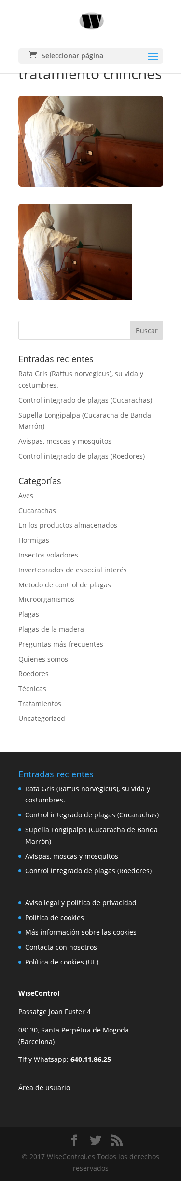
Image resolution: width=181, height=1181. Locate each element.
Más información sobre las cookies (81, 932)
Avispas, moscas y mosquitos (64, 441)
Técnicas (32, 688)
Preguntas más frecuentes (60, 644)
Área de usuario (44, 1087)
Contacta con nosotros (61, 946)
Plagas (28, 614)
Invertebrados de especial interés (72, 569)
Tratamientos (39, 703)
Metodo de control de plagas (64, 584)
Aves (25, 495)
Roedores (33, 673)
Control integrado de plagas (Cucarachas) (85, 400)
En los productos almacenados (67, 524)
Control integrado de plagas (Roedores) (81, 456)
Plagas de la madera (51, 629)
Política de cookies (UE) (61, 961)
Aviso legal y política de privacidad (81, 902)
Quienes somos (43, 659)
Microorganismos (46, 599)
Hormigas (33, 539)
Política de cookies (54, 917)
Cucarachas (37, 510)
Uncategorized (41, 718)
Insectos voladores (48, 554)
